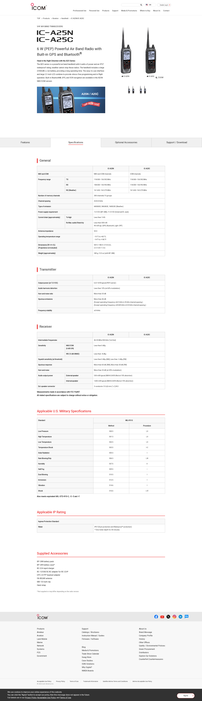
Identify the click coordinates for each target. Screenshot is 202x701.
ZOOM (160, 77)
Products (105, 11)
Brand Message (145, 632)
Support (115, 11)
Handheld (64, 18)
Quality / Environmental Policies (152, 646)
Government (42, 656)
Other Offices (144, 642)
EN (150, 5)
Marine (40, 642)
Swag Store (86, 657)
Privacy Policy (60, 681)
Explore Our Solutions (148, 656)
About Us (156, 11)
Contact (166, 11)
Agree (186, 696)
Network (40, 646)
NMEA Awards (88, 671)
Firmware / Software (90, 639)
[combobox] (150, 5)
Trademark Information (90, 681)
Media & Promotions (129, 11)
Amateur (40, 632)
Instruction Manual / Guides (93, 636)
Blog (84, 647)
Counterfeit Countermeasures (151, 659)
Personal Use (94, 11)
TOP (38, 18)
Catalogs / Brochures (90, 632)
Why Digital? (87, 667)
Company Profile (146, 636)
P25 (38, 652)
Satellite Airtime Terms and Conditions (115, 681)
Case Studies (87, 660)
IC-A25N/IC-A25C (77, 18)
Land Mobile (42, 639)
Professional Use (79, 11)
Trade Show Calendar (90, 654)
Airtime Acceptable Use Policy (142, 681)
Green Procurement (147, 649)
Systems (40, 649)
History (142, 639)
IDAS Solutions (88, 664)
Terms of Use (74, 681)
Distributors (144, 652)
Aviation (55, 18)
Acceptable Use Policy (44, 681)
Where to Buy (145, 11)
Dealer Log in (164, 5)
